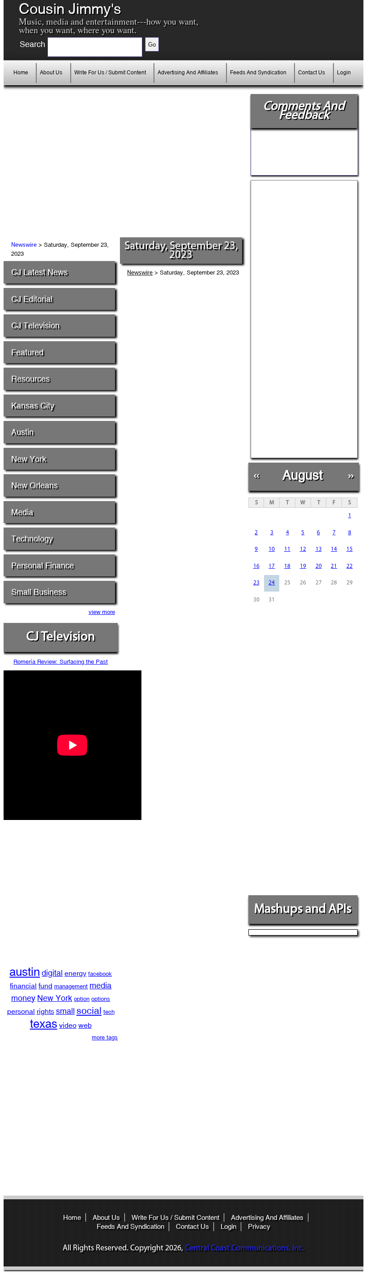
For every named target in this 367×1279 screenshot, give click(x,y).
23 (256, 583)
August (302, 475)
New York (28, 459)
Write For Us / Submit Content (110, 72)
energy (75, 973)
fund (45, 986)
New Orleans (34, 485)
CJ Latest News (39, 272)
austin (24, 972)
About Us (51, 72)
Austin (22, 432)
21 (334, 566)
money (23, 998)
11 (287, 549)
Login (344, 72)
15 (349, 549)
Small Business (38, 592)
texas (43, 1023)
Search (32, 44)
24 (272, 583)
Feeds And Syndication (258, 72)
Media (22, 512)
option (82, 999)
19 (303, 566)
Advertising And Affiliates (188, 72)
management (71, 986)
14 (334, 549)
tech (109, 1012)
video (68, 1025)
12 (303, 549)
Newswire (24, 245)
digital (52, 973)
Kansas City (32, 405)
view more (102, 612)
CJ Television (35, 325)
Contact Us (311, 72)
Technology (32, 538)
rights (45, 1011)
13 (319, 549)
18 (287, 566)
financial (23, 986)
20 (319, 566)
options (100, 999)
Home (20, 72)
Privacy (259, 1226)
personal (21, 1011)
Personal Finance (42, 565)
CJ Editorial (31, 299)
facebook (100, 973)
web (85, 1025)
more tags (105, 1037)
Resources (30, 378)
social (89, 1010)
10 (272, 549)
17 (272, 566)
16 (256, 566)
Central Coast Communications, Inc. (244, 1249)
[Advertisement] (101, 170)
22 (349, 566)
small (65, 1011)
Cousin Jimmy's (70, 8)
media (100, 985)
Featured (27, 352)
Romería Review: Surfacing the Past (60, 661)
